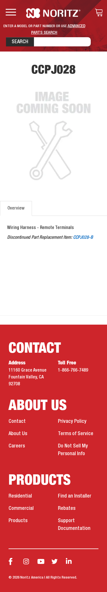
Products (18, 520)
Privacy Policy (72, 421)
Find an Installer (74, 496)
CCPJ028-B (83, 238)
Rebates (66, 508)
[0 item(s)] (97, 13)
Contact (17, 421)
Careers (17, 446)
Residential (20, 496)
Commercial (21, 508)
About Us (18, 433)
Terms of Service (75, 433)
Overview (16, 208)
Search (20, 42)
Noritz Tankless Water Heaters (53, 13)
